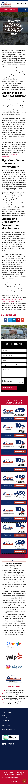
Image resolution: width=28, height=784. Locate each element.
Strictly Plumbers (12, 778)
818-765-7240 (14, 687)
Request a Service (9, 10)
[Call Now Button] (24, 781)
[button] (25, 10)
